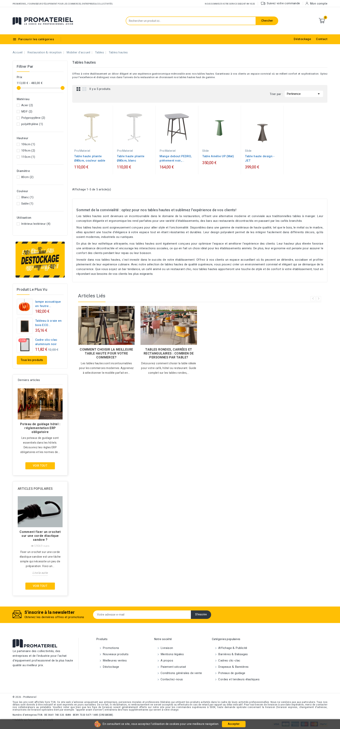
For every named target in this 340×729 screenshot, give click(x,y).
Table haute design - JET (259, 158)
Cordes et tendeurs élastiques (238, 679)
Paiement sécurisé (173, 667)
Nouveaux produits (115, 654)
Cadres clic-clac (228, 660)
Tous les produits (32, 360)
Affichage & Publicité (232, 648)
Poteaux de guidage (231, 673)
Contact (321, 39)
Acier (27, 105)
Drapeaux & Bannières (233, 667)
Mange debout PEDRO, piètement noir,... (175, 158)
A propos (166, 660)
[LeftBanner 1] (40, 259)
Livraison (166, 648)
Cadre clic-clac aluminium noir (46, 342)
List (84, 89)
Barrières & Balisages (232, 654)
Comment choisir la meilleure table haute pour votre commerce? (106, 353)
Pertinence (304, 93)
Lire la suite (40, 573)
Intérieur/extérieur (35, 224)
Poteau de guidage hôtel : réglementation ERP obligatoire (40, 428)
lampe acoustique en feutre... (48, 304)
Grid (78, 89)
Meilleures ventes (114, 660)
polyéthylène (32, 124)
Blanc (27, 197)
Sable (27, 203)
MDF (26, 111)
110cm (28, 157)
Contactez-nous (171, 679)
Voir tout (40, 466)
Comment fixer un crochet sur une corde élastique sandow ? (40, 536)
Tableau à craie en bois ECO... (48, 323)
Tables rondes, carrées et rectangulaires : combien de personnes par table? (169, 353)
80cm (27, 177)
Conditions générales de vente (181, 673)
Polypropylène (33, 118)
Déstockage (302, 39)
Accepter (234, 724)
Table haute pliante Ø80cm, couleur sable (89, 158)
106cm (28, 144)
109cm (28, 150)
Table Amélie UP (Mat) (218, 156)
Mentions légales (172, 654)
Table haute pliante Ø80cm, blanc (130, 158)
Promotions (110, 648)
